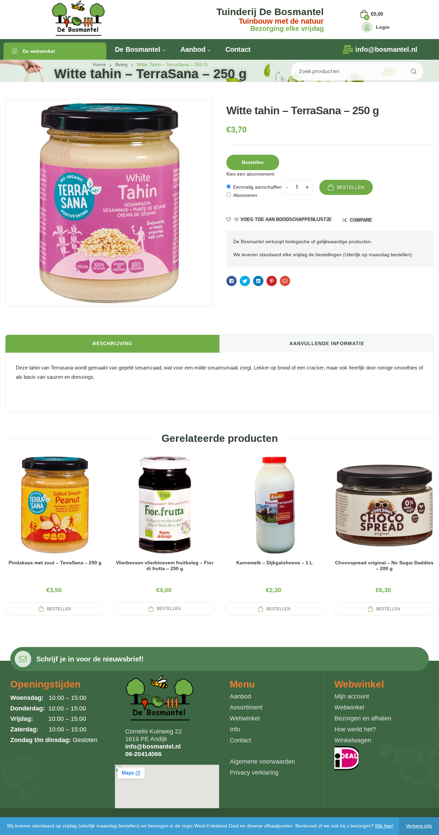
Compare (361, 220)
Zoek (413, 71)
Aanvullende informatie (326, 343)
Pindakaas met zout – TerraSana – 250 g (55, 562)
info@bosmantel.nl (153, 746)
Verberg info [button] (419, 825)
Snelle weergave (55, 513)
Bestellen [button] (253, 162)
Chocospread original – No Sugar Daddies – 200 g (384, 565)
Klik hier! (384, 825)
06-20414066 (143, 754)
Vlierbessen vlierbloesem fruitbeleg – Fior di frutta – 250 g (164, 565)
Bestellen (350, 187)
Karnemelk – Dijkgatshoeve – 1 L (274, 562)
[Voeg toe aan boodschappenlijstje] (71, 513)
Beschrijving (112, 343)
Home (99, 64)
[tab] (112, 344)
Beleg (121, 64)
